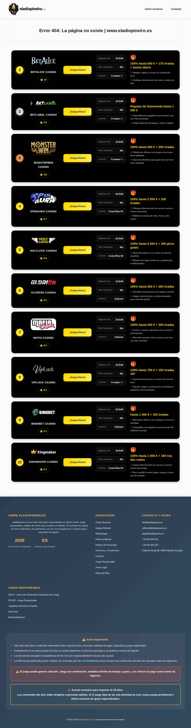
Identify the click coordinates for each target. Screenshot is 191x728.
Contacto (176, 9)
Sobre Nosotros (103, 522)
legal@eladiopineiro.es (153, 533)
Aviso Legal (101, 567)
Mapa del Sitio (102, 573)
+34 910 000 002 (150, 545)
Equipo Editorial (103, 528)
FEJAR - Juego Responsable (22, 600)
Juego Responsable (105, 561)
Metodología (101, 533)
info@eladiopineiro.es (152, 522)
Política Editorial (103, 539)
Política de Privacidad (106, 545)
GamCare (13, 611)
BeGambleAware (16, 617)
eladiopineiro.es (86, 719)
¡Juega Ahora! (78, 70)
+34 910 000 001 (150, 539)
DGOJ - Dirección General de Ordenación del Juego (33, 594)
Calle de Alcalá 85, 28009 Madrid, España (162, 550)
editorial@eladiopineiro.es (154, 528)
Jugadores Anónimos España (22, 606)
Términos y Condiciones (107, 550)
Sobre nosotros (154, 9)
